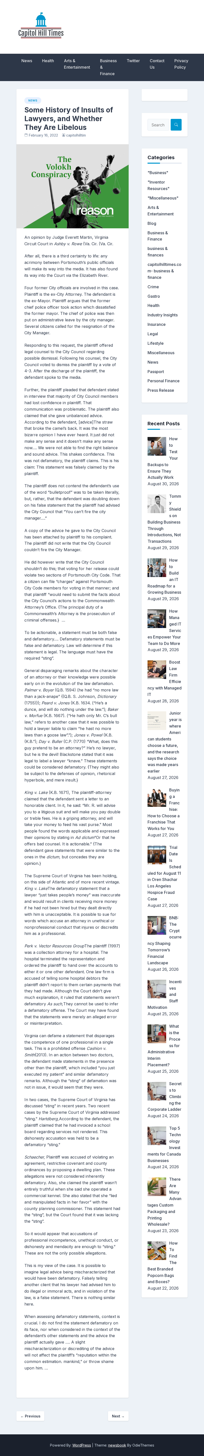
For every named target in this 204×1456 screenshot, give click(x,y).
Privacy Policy (181, 64)
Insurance (157, 324)
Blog (152, 223)
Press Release (161, 390)
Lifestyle (156, 343)
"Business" (158, 172)
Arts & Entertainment (77, 64)
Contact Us (157, 64)
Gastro (154, 296)
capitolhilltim (76, 135)
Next (118, 1416)
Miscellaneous (161, 352)
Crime (153, 286)
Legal (153, 333)
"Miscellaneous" (163, 197)
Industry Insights (163, 314)
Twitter (133, 60)
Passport (156, 371)
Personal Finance (164, 380)
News (26, 60)
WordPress (81, 1445)
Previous (30, 1416)
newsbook (117, 1445)
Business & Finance (108, 67)
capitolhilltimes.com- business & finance (164, 271)
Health (48, 60)
